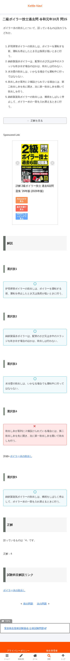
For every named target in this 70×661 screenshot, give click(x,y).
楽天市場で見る (22, 208)
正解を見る (37, 120)
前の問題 (28, 603)
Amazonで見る (21, 200)
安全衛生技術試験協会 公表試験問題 (24, 628)
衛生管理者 (52, 650)
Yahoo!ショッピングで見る (21, 216)
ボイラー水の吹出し (21, 456)
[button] (63, 481)
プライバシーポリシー (18, 650)
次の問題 (42, 603)
